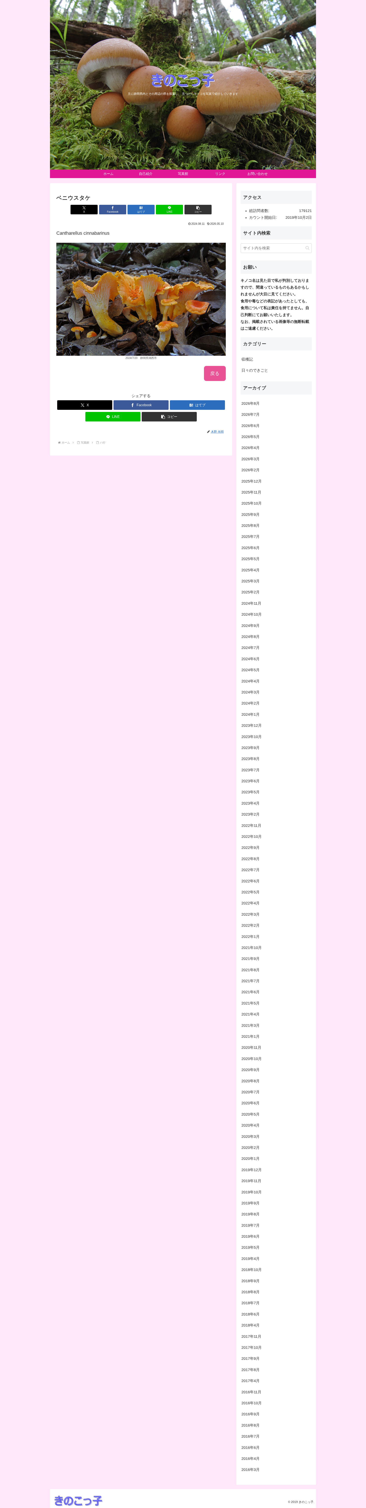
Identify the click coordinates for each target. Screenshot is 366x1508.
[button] (198, 209)
